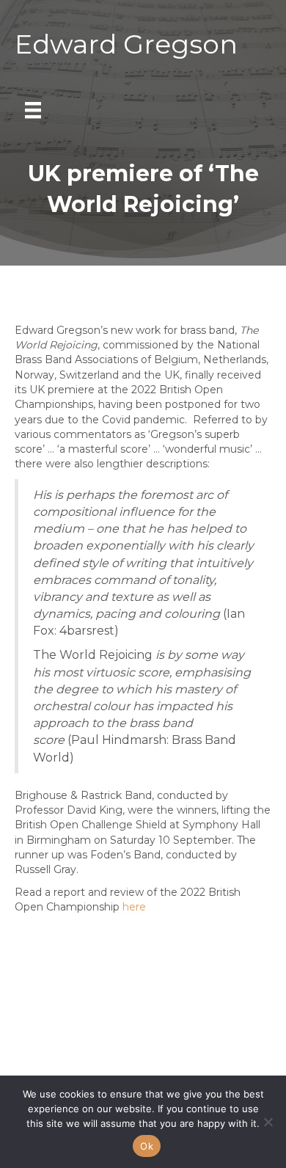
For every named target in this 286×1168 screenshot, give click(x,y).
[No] (267, 1121)
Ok (146, 1146)
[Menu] (33, 110)
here (134, 906)
